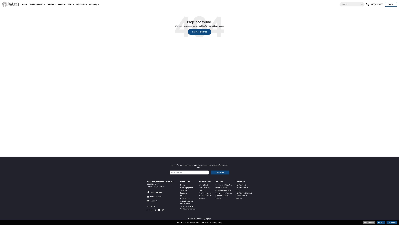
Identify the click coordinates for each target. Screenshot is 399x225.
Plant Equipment (205, 193)
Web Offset (203, 185)
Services (50, 4)
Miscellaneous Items (223, 190)
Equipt (208, 218)
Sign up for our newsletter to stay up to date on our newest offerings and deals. (199, 166)
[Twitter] (155, 210)
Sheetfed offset (221, 187)
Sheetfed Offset (205, 195)
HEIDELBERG (241, 185)
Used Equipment (36, 4)
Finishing (202, 190)
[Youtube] (159, 210)
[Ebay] (148, 210)
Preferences (369, 222)
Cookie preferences (188, 209)
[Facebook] (152, 210)
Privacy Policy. (217, 222)
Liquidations (81, 4)
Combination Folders (223, 193)
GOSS (238, 190)
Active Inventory (186, 201)
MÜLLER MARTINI (242, 187)
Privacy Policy (185, 203)
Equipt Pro (192, 218)
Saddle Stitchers (221, 195)
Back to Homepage (199, 32)
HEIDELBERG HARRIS (244, 193)
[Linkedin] (163, 210)
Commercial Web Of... (223, 185)
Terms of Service (186, 206)
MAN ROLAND (241, 195)
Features (61, 4)
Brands (71, 4)
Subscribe (220, 172)
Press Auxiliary (204, 187)
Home (24, 4)
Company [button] (93, 4)
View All (202, 198)
